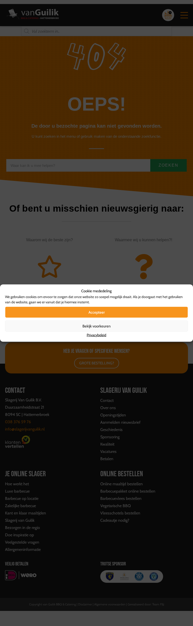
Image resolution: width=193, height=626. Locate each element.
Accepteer (96, 312)
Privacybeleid (96, 335)
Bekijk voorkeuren (96, 326)
